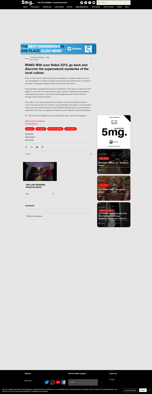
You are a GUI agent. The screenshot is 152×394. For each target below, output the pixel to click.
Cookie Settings (130, 390)
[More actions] (91, 58)
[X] (89, 2)
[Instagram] (52, 382)
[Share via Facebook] (26, 147)
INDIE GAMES (104, 158)
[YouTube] (58, 382)
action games (70, 129)
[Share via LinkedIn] (37, 147)
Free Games (29, 134)
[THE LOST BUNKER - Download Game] (40, 171)
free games (41, 129)
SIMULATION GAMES (106, 211)
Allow (143, 390)
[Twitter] (47, 382)
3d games (29, 129)
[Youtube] (93, 2)
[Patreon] (81, 2)
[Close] (149, 390)
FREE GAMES (104, 185)
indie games (29, 140)
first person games (55, 129)
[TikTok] (85, 2)
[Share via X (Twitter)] (31, 147)
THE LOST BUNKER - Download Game (36, 186)
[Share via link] (42, 147)
